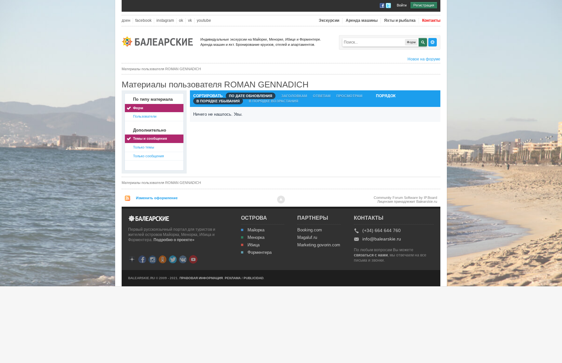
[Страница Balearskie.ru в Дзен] (132, 258)
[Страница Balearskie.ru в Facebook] (142, 258)
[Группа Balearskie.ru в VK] (183, 258)
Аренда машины (362, 21)
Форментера (260, 252)
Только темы (143, 147)
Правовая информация (201, 278)
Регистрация (423, 5)
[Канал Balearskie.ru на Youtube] (193, 259)
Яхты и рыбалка (400, 21)
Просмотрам (349, 96)
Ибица (254, 245)
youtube (204, 21)
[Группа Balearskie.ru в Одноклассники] (163, 258)
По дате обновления (250, 96)
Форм (138, 108)
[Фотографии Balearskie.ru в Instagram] (152, 258)
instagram (165, 21)
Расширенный (432, 42)
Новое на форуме (424, 59)
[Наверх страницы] (281, 199)
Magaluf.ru (307, 237)
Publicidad (253, 278)
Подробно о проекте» (174, 240)
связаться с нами (371, 255)
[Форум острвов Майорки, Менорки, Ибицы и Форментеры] (159, 41)
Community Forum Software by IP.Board (405, 198)
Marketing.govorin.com (318, 245)
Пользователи (144, 116)
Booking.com (309, 230)
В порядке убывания (218, 101)
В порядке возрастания (273, 101)
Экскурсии (329, 21)
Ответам (321, 96)
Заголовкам (294, 96)
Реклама (233, 278)
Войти (402, 5)
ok (181, 21)
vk (190, 21)
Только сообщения (148, 156)
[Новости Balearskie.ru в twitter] (173, 258)
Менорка (256, 237)
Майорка (256, 230)
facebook (143, 21)
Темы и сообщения (150, 138)
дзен (126, 21)
